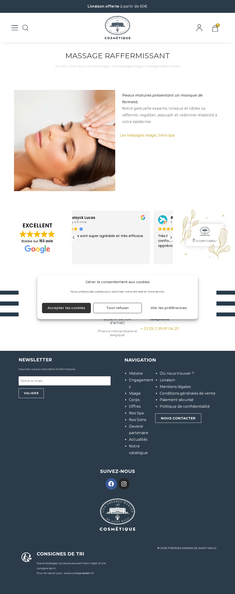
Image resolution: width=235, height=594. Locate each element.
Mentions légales (175, 387)
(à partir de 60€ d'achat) (117, 319)
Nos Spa (136, 413)
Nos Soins (137, 420)
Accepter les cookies (66, 308)
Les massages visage (127, 66)
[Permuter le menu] (14, 28)
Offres (134, 406)
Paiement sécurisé (176, 400)
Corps (134, 400)
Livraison (167, 380)
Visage (135, 393)
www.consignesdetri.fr (79, 573)
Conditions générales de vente (187, 393)
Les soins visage (97, 66)
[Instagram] (124, 484)
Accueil (60, 66)
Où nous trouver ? (177, 373)
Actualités (138, 439)
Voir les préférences (169, 308)
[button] (171, 237)
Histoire (136, 373)
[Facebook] (111, 484)
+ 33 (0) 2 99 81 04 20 (159, 328)
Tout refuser (117, 308)
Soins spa (76, 66)
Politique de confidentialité (185, 406)
